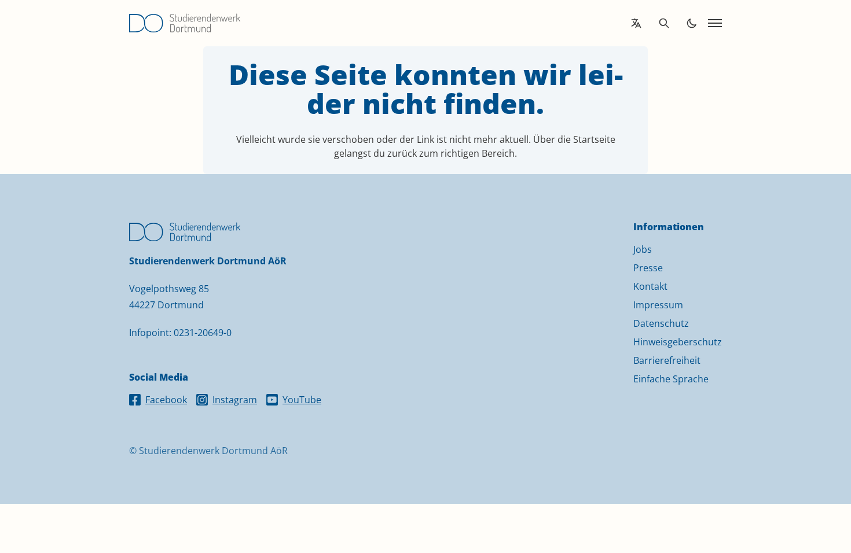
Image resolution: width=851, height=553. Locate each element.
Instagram (234, 399)
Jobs (642, 249)
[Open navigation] (715, 23)
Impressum (658, 304)
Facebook (166, 399)
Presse (648, 267)
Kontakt (650, 286)
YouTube (302, 399)
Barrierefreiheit (666, 360)
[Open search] (664, 23)
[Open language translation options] (636, 23)
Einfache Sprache (671, 379)
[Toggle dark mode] (691, 23)
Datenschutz (661, 323)
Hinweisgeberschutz (677, 342)
